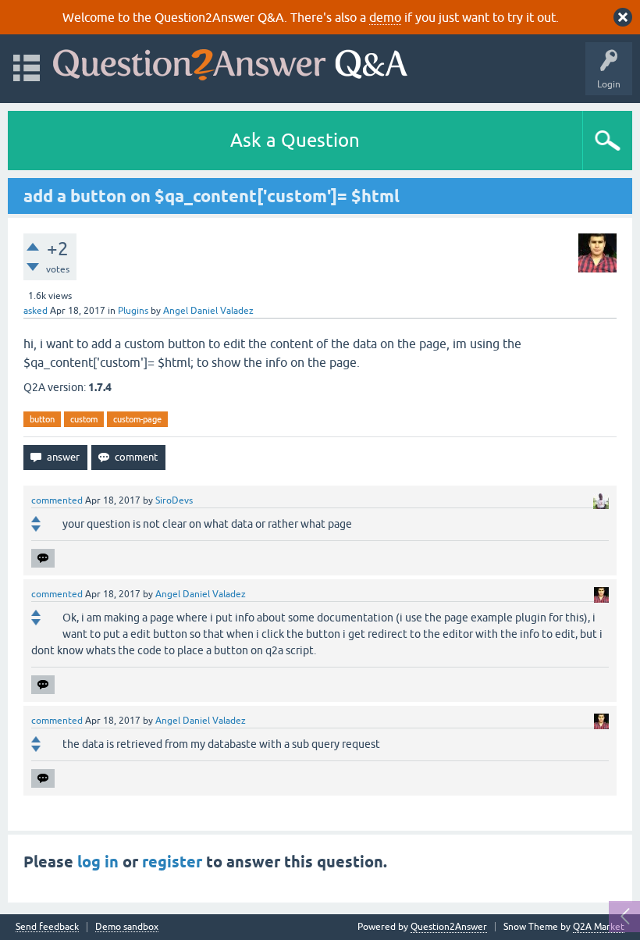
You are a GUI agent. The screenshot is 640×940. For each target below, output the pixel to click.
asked (35, 310)
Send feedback (47, 927)
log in (98, 862)
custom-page (137, 419)
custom (84, 419)
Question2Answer (449, 926)
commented (57, 500)
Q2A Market (598, 926)
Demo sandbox (126, 927)
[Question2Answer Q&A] (230, 61)
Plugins (133, 310)
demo (385, 17)
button (42, 419)
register (172, 862)
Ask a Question (295, 140)
